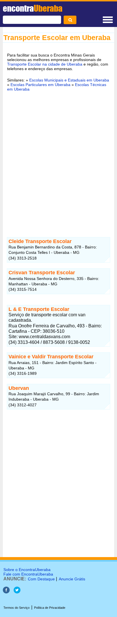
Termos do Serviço (16, 607)
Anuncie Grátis (72, 579)
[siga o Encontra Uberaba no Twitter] (17, 591)
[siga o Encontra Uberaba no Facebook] (6, 591)
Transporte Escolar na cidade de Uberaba (44, 64)
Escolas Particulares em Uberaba (40, 84)
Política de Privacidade (49, 607)
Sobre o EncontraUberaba (27, 569)
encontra (32, 8)
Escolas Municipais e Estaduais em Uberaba (69, 80)
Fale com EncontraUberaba (28, 574)
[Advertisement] (58, 158)
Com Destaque (41, 579)
